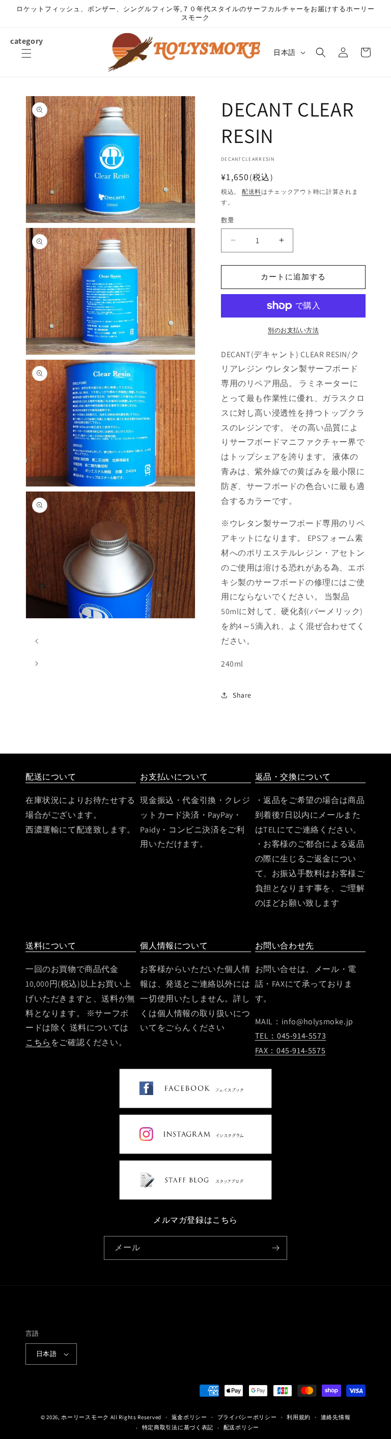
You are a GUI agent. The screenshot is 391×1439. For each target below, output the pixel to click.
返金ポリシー (189, 1417)
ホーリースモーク (85, 1417)
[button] (26, 59)
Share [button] (242, 695)
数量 (228, 220)
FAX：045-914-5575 (290, 1050)
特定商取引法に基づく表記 (177, 1427)
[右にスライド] (36, 662)
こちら (38, 1042)
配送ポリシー (241, 1427)
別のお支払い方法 (293, 330)
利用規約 (299, 1417)
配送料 (251, 191)
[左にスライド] (36, 640)
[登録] (275, 1248)
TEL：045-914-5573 (290, 1035)
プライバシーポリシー (247, 1417)
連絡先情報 (336, 1417)
